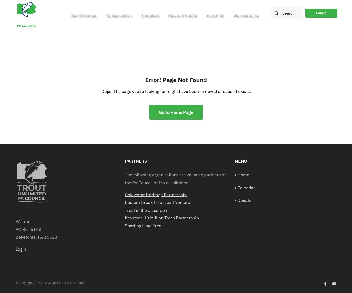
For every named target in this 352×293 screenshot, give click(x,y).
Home (243, 175)
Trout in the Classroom (147, 210)
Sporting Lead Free (143, 226)
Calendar (246, 187)
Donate (244, 200)
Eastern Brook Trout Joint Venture (157, 202)
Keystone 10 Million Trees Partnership (162, 218)
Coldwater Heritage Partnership (156, 194)
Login (21, 249)
